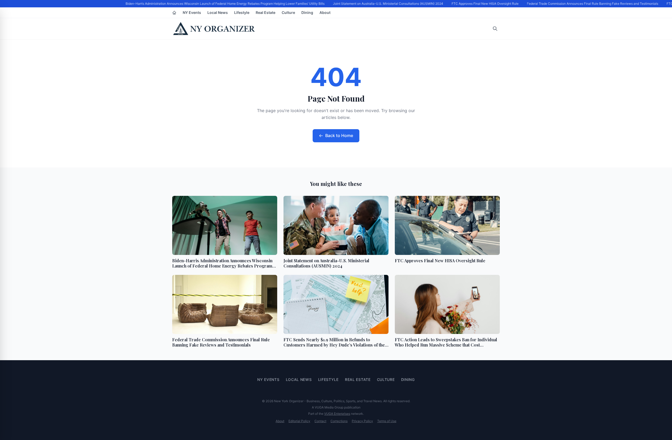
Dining (307, 12)
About (324, 12)
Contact (320, 421)
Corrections (339, 421)
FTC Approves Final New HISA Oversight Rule (482, 4)
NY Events (192, 12)
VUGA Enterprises (337, 414)
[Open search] (495, 28)
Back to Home (339, 135)
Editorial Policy (299, 421)
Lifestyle (241, 12)
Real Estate (265, 12)
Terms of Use (386, 421)
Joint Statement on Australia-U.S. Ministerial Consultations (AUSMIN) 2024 (385, 4)
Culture (288, 12)
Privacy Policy (362, 421)
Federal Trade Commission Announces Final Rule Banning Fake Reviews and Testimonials (590, 4)
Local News (217, 12)
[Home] (174, 13)
